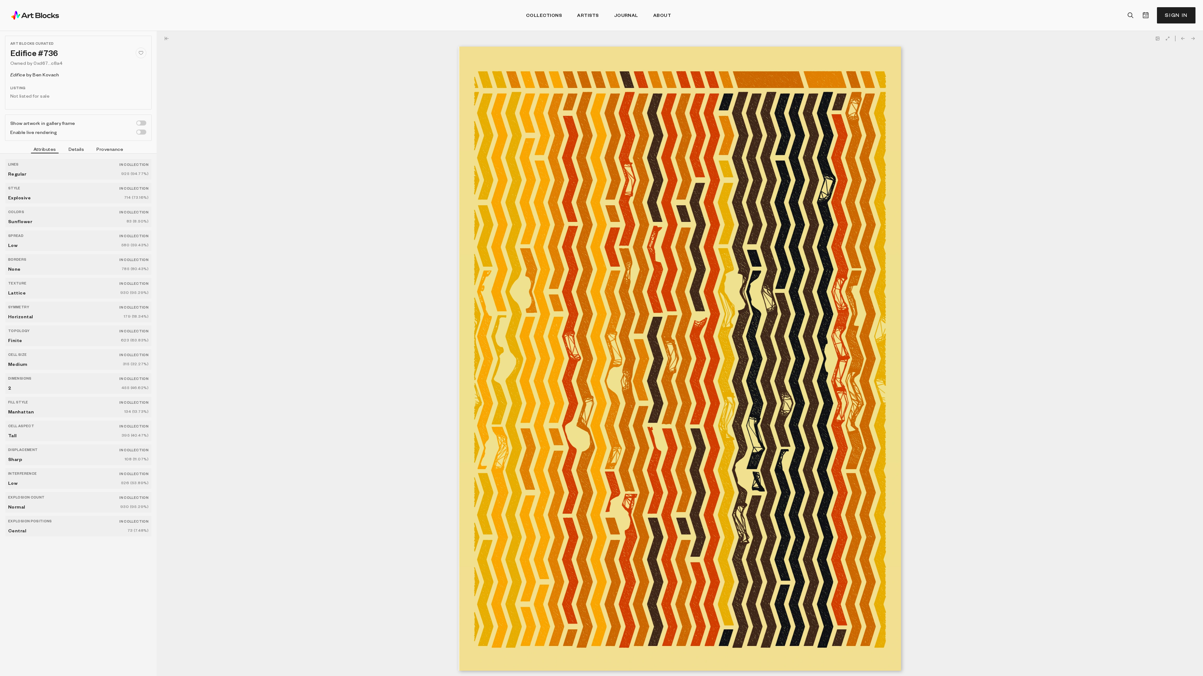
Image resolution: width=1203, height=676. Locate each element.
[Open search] (1130, 15)
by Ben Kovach (34, 74)
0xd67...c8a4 (48, 63)
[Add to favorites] (141, 53)
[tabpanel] (78, 415)
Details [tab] (76, 149)
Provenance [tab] (109, 149)
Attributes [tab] (45, 149)
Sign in (1176, 15)
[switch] (141, 122)
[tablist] (78, 150)
